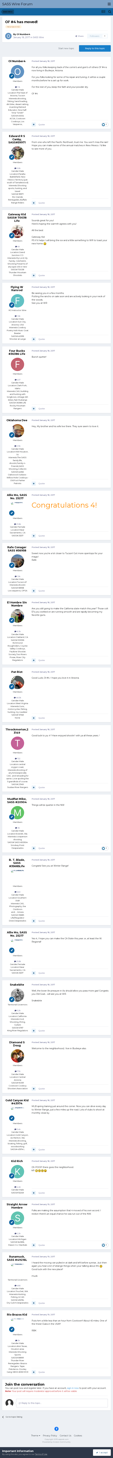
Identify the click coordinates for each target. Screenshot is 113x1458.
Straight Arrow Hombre (17, 1206)
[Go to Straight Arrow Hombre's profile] (17, 1218)
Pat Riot (17, 672)
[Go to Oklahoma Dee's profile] (17, 430)
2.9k (18, 446)
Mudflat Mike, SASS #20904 (17, 800)
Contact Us (65, 1435)
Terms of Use (41, 1454)
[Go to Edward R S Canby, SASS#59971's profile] (17, 153)
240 (18, 892)
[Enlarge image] (44, 243)
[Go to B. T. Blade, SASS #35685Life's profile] (17, 876)
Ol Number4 (23, 34)
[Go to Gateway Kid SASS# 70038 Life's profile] (17, 231)
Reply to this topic (95, 48)
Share (80, 36)
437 (18, 380)
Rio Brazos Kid (17, 1314)
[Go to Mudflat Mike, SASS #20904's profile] (17, 812)
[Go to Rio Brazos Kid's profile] (17, 1325)
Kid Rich (17, 1161)
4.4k (18, 1187)
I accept (103, 1452)
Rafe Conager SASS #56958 (16, 549)
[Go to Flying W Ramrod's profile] (17, 300)
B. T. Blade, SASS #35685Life (17, 863)
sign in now (73, 1388)
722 (18, 758)
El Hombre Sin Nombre (17, 604)
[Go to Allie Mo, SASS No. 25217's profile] (17, 508)
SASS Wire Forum (17, 4)
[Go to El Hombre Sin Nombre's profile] (17, 616)
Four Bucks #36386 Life (17, 352)
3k (18, 828)
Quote (41, 124)
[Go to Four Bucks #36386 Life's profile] (17, 364)
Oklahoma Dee (16, 420)
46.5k (18, 697)
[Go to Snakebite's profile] (17, 995)
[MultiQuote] (34, 124)
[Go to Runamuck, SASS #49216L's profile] (17, 1270)
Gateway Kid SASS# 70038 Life (16, 217)
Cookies (78, 1435)
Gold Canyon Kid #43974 (17, 1102)
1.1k (18, 87)
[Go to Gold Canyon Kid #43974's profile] (17, 1114)
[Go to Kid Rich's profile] (17, 1171)
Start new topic (66, 48)
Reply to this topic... (31, 1403)
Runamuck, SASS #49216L (17, 1258)
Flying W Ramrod (17, 289)
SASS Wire (38, 37)
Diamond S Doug (17, 1044)
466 (18, 1285)
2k (18, 1340)
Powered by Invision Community (56, 1442)
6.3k (18, 631)
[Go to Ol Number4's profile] (8, 36)
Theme (35, 1435)
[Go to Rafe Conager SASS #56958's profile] (17, 561)
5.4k (18, 1129)
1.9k (18, 576)
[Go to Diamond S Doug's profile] (17, 1056)
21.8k (18, 524)
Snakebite (17, 984)
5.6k (18, 168)
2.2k (18, 1233)
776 (18, 1071)
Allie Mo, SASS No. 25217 (17, 496)
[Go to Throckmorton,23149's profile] (17, 743)
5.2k (18, 1010)
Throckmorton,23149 (16, 731)
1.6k (18, 316)
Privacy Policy (50, 1435)
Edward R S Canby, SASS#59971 (17, 139)
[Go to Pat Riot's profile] (17, 682)
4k (18, 246)
